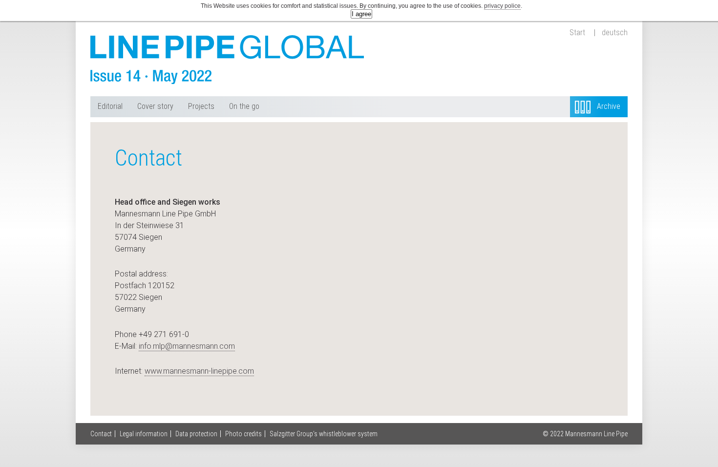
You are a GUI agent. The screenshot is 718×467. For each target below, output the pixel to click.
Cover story (155, 106)
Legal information (144, 433)
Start (577, 32)
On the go (244, 106)
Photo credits (243, 433)
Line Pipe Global (227, 59)
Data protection (196, 433)
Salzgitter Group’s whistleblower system (324, 433)
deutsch (615, 32)
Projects (201, 106)
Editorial (110, 106)
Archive (608, 106)
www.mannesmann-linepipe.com (199, 371)
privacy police (502, 5)
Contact (101, 433)
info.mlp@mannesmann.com (187, 346)
